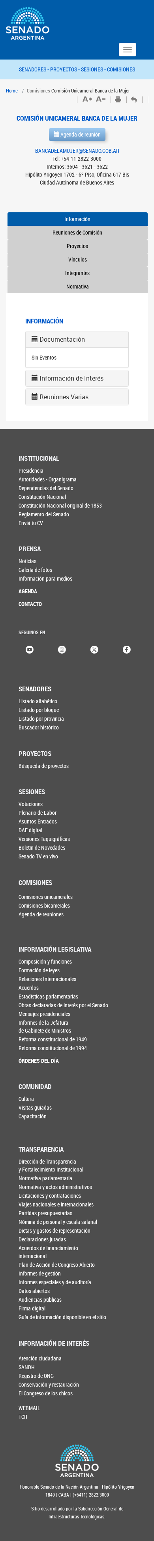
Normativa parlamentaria (45, 1178)
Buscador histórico (39, 727)
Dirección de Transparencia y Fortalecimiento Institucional (51, 1165)
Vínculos (77, 259)
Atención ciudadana (40, 1358)
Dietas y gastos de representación (54, 1230)
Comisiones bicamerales (44, 905)
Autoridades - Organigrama (48, 479)
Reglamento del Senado (44, 514)
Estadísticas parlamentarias (48, 996)
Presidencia (31, 470)
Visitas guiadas (35, 1107)
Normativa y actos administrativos (55, 1187)
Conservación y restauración (49, 1384)
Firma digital (32, 1308)
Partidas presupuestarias (45, 1213)
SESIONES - (94, 69)
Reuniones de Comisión (77, 232)
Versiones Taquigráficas (44, 839)
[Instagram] (62, 649)
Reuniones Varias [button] (63, 396)
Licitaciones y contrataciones (50, 1195)
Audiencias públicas (40, 1299)
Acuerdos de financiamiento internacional (48, 1252)
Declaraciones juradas (42, 1239)
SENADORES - (34, 69)
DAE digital (30, 830)
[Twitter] (94, 649)
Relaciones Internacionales (47, 979)
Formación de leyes (39, 970)
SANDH (27, 1367)
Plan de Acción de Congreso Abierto (57, 1264)
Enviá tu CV (31, 523)
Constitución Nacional (42, 496)
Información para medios (45, 578)
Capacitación (33, 1116)
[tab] (77, 339)
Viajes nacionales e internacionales (56, 1204)
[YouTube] (30, 649)
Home (12, 90)
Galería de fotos (35, 569)
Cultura (26, 1098)
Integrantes (77, 273)
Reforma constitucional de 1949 (53, 1039)
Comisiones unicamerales (46, 896)
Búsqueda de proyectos (44, 766)
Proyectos (77, 246)
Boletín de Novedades (42, 847)
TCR (23, 1416)
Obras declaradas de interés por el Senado (63, 1005)
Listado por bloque (39, 710)
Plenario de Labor (37, 812)
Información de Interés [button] (71, 378)
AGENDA (28, 591)
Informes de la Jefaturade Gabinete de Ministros (45, 1026)
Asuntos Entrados (38, 821)
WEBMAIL (29, 1408)
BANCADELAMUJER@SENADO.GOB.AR (77, 150)
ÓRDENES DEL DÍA (39, 1060)
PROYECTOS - (65, 69)
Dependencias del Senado (46, 488)
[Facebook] (127, 649)
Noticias (27, 561)
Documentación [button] (62, 339)
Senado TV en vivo (38, 856)
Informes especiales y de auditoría (55, 1282)
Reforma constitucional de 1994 (53, 1048)
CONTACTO (30, 604)
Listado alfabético (38, 701)
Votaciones (31, 804)
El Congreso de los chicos (46, 1393)
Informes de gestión (40, 1273)
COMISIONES (121, 69)
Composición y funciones (45, 961)
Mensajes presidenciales (44, 1014)
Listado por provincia (41, 718)
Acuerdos (29, 987)
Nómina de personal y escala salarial (58, 1221)
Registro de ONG (36, 1375)
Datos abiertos (34, 1291)
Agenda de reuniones (41, 914)
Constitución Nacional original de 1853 (60, 505)
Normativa (77, 286)
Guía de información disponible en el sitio (62, 1317)
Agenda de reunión (80, 134)
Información (77, 219)
